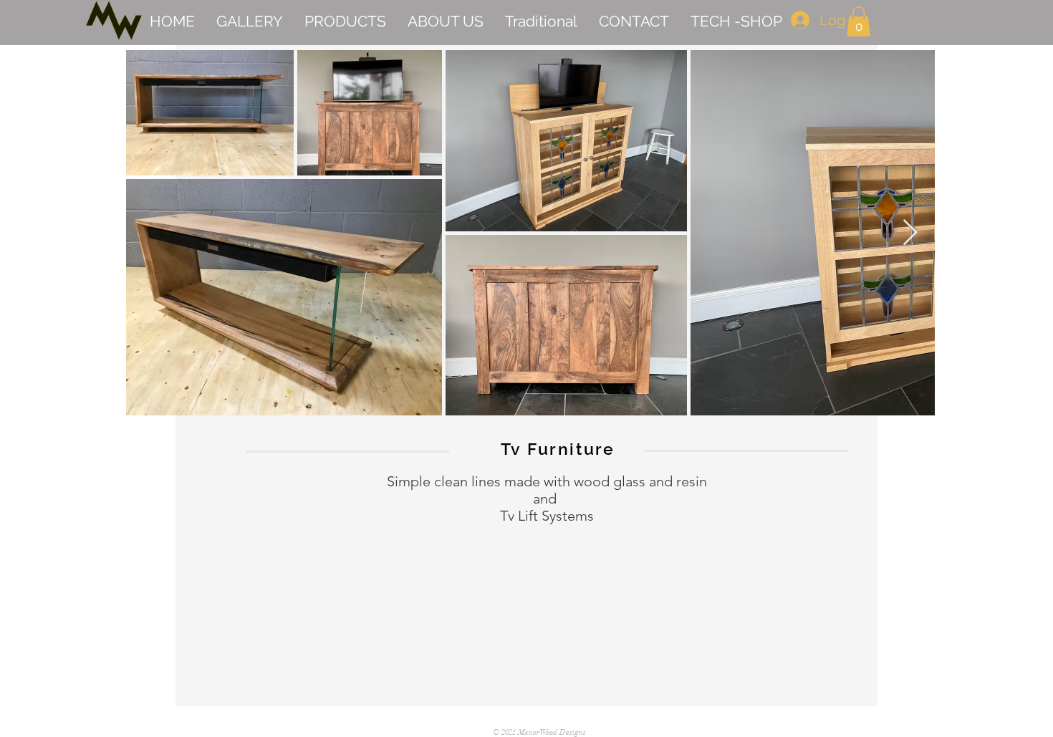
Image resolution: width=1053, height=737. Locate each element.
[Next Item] (910, 233)
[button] (858, 21)
